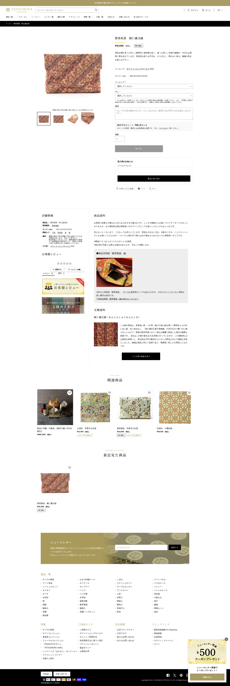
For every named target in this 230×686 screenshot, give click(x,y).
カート (157, 644)
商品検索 (158, 633)
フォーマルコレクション (53, 640)
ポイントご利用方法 (88, 637)
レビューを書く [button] (76, 269)
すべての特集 (48, 629)
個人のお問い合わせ (125, 637)
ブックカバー (122, 590)
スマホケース (160, 583)
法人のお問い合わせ (125, 640)
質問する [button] (58, 269)
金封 (156, 612)
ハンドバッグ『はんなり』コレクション (60, 651)
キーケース (84, 583)
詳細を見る (207, 677)
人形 (119, 594)
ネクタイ (46, 590)
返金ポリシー (85, 647)
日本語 (46, 674)
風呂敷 (45, 615)
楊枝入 (45, 608)
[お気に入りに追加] (69, 392)
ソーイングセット (50, 586)
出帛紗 (45, 597)
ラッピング (120, 82)
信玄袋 (157, 594)
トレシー (158, 586)
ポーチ (45, 594)
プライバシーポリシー (89, 644)
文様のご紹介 (48, 658)
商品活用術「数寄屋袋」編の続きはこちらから (118, 299)
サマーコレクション (51, 633)
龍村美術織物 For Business (165, 629)
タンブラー (84, 586)
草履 (44, 612)
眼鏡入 (83, 608)
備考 (117, 106)
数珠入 (120, 604)
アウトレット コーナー (52, 655)
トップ (8, 24)
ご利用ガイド (85, 629)
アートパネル (160, 579)
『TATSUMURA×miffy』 (53, 647)
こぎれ (120, 579)
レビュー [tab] (46, 273)
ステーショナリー (124, 583)
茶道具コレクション (51, 637)
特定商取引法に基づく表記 (91, 640)
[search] (67, 10)
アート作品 (47, 583)
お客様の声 (84, 651)
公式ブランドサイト (125, 629)
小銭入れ (158, 597)
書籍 (156, 604)
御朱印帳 (83, 601)
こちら (163, 128)
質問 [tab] (59, 273)
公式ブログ (121, 633)
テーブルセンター (124, 586)
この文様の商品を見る (141, 356)
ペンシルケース (160, 590)
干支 (53, 233)
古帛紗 (83, 597)
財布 (119, 612)
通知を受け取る (154, 178)
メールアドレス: (124, 166)
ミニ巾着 (83, 594)
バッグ (83, 590)
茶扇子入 (121, 608)
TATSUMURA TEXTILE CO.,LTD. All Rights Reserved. (171, 680)
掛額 (44, 604)
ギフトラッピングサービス (138, 69)
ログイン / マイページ (163, 640)
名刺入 (120, 597)
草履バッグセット (87, 612)
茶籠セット (159, 608)
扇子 (156, 601)
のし (117, 92)
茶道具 (60, 233)
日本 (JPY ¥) (61, 674)
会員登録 (158, 637)
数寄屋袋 (55, 226)
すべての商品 (48, 579)
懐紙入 (120, 601)
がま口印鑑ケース (87, 579)
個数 (117, 134)
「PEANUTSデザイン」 (53, 644)
